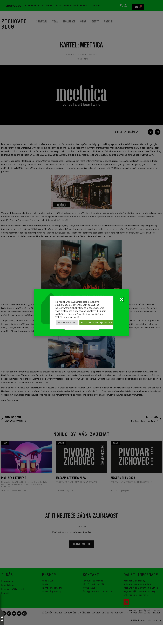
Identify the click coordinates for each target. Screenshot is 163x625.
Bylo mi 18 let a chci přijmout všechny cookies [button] (104, 322)
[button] (121, 299)
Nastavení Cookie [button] (67, 322)
